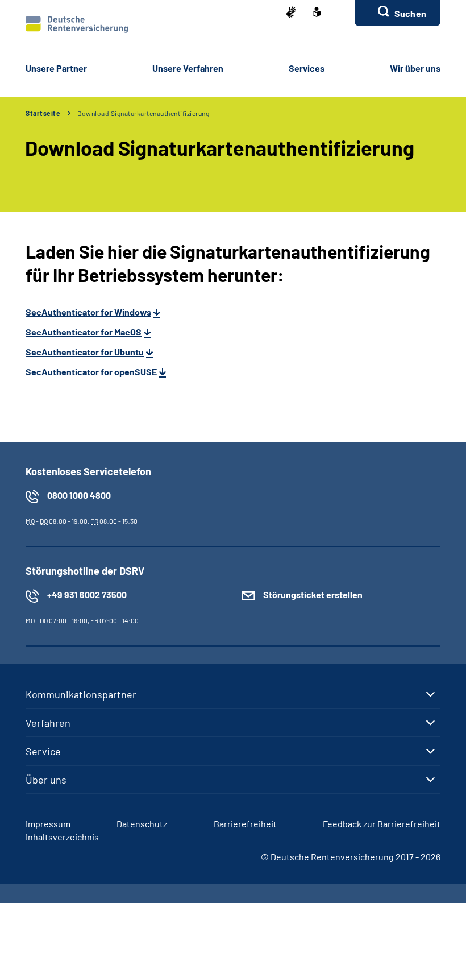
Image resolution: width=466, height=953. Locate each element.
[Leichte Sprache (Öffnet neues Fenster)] (317, 13)
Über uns (46, 779)
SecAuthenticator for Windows (88, 311)
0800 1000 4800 (79, 495)
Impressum (48, 823)
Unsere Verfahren (187, 68)
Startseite (43, 113)
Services (306, 68)
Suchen (410, 13)
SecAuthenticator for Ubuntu (85, 351)
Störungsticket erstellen (313, 594)
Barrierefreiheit (245, 823)
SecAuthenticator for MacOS (84, 331)
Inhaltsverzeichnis (62, 836)
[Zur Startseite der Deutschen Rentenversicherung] (77, 24)
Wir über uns (415, 68)
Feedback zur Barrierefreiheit (381, 823)
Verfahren (48, 723)
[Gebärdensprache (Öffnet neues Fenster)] (291, 13)
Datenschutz (141, 823)
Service (43, 751)
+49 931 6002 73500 (87, 594)
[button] (397, 13)
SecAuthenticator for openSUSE (91, 371)
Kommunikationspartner (81, 694)
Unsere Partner (56, 68)
